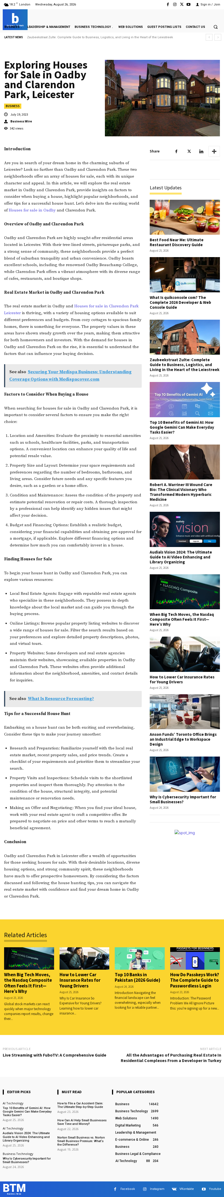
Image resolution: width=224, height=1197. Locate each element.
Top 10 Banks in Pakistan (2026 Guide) (137, 977)
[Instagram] (174, 4)
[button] (215, 27)
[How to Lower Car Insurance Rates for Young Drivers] (185, 654)
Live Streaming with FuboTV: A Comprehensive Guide (54, 1055)
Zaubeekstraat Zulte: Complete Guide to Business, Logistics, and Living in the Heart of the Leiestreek (184, 364)
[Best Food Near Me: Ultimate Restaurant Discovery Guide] (185, 217)
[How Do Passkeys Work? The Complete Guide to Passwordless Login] (195, 958)
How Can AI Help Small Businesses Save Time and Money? (82, 1122)
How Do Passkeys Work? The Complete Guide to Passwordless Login (194, 980)
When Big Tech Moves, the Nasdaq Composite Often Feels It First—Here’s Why (182, 619)
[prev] (209, 37)
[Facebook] (167, 4)
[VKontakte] (174, 1189)
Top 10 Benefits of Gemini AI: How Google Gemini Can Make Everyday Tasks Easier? (87, 37)
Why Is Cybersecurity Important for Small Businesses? (183, 799)
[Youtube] (188, 4)
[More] (214, 151)
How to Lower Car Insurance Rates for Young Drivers (182, 679)
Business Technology (18, 1153)
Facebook (127, 1189)
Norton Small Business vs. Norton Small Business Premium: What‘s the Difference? (81, 1141)
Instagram (157, 1189)
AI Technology (13, 1103)
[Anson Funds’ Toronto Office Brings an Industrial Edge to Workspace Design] (185, 712)
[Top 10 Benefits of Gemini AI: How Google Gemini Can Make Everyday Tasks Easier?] (185, 399)
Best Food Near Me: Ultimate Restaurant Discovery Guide (177, 242)
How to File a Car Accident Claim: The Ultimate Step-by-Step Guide (80, 1105)
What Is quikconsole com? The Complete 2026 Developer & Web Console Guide (180, 302)
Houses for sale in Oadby (32, 210)
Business (13, 106)
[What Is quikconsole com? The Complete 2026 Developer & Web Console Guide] (185, 274)
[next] (217, 37)
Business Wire (21, 121)
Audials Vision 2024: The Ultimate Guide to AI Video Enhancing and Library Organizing (181, 556)
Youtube (215, 1189)
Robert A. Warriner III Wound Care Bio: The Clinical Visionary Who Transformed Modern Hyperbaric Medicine (181, 492)
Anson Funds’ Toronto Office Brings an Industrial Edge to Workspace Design (183, 739)
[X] (181, 4)
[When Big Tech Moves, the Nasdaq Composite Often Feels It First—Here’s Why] (185, 592)
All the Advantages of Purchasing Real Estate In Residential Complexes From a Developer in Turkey (171, 1057)
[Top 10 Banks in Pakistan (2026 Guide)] (140, 958)
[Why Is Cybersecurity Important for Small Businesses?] (185, 774)
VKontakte (186, 1189)
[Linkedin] (201, 151)
